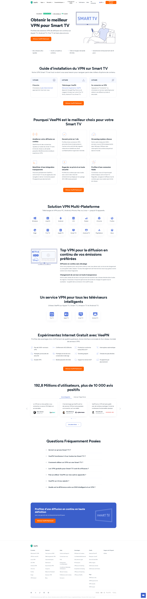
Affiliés (105, 553)
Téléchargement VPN (50, 556)
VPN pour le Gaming (79, 565)
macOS (47, 221)
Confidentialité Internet (80, 556)
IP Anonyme (77, 562)
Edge (35, 233)
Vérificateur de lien (93, 565)
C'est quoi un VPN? (71, 2)
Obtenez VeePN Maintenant (41, 39)
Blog (46, 578)
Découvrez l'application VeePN (71, 88)
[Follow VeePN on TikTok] (40, 592)
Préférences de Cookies (66, 575)
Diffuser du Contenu (79, 553)
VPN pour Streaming (79, 571)
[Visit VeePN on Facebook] (31, 592)
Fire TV (48, 233)
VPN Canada (92, 583)
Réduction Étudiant (50, 571)
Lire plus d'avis (72, 424)
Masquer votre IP (93, 556)
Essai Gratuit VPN (49, 565)
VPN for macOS (34, 556)
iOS (73, 221)
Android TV (86, 233)
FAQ (61, 559)
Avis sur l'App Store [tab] (80, 397)
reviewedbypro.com (95, 401)
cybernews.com (64, 401)
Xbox (112, 233)
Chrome (99, 221)
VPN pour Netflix (78, 575)
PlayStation (99, 233)
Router (86, 221)
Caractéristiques (58, 2)
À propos (62, 578)
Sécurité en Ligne (78, 559)
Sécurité (49, 2)
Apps (42, 2)
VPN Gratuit (33, 578)
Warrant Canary (63, 571)
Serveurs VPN (48, 575)
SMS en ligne (92, 562)
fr (101, 2)
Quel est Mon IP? (93, 553)
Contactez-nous (64, 556)
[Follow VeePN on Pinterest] (48, 592)
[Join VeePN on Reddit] (44, 592)
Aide (87, 2)
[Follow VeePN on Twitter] (35, 592)
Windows (35, 221)
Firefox (112, 221)
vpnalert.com (34, 401)
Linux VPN (33, 559)
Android (60, 221)
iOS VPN (33, 562)
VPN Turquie (92, 587)
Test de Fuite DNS (93, 559)
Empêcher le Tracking (79, 568)
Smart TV (73, 233)
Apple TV (60, 233)
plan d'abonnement (47, 88)
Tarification (82, 2)
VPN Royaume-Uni (93, 580)
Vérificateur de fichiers (94, 568)
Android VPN (34, 565)
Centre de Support (64, 553)
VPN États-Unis (92, 577)
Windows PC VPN (35, 553)
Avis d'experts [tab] (65, 397)
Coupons (47, 568)
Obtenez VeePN (111, 2)
